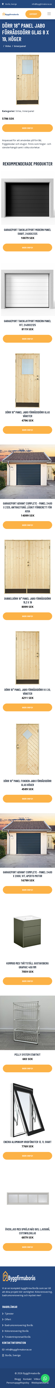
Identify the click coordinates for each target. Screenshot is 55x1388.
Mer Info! (27, 128)
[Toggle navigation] (49, 13)
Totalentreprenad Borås (18, 1336)
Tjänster (9, 1313)
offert (33, 14)
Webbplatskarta (40, 1382)
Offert (8, 1319)
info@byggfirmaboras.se (42, 4)
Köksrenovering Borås (17, 1331)
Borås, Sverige (11, 4)
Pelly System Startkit (27, 1054)
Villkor (37, 1379)
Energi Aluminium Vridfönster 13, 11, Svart (27, 1142)
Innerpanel (20, 46)
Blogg (18, 1379)
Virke (8, 46)
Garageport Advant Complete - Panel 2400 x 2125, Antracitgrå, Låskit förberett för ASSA (27, 507)
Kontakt (27, 1379)
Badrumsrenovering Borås (19, 1325)
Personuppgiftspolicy (17, 1382)
